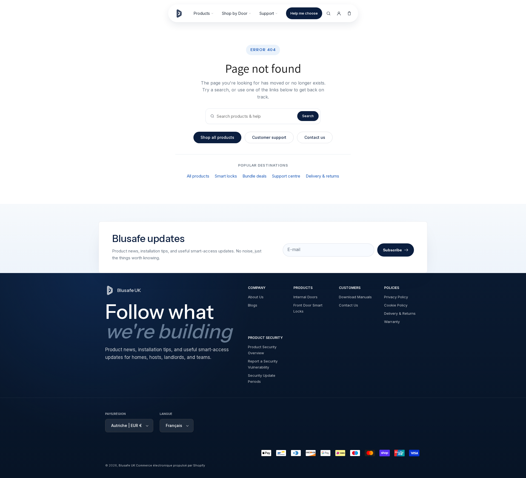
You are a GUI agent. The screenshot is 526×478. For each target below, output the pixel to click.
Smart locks (226, 176)
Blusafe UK (127, 465)
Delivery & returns (322, 176)
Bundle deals (254, 176)
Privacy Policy (396, 297)
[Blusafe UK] (181, 13)
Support (266, 13)
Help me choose (304, 13)
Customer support (269, 137)
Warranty (392, 321)
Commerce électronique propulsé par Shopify (170, 465)
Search (308, 116)
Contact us (314, 137)
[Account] (339, 13)
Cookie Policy (395, 305)
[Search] (328, 13)
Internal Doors (305, 297)
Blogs (252, 305)
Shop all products (217, 137)
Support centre (286, 176)
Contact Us (348, 305)
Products (202, 13)
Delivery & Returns (400, 313)
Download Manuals (355, 297)
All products (198, 176)
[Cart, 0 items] (349, 13)
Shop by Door (234, 13)
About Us (256, 297)
